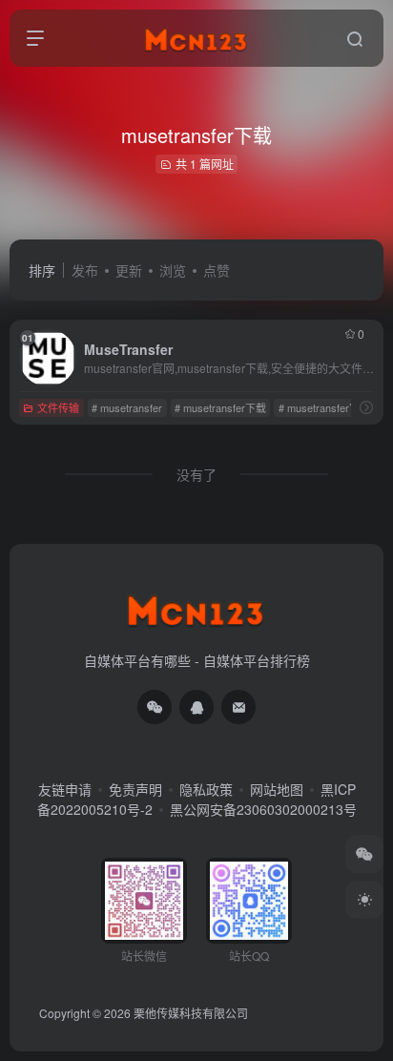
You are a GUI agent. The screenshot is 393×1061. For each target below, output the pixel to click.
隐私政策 (206, 789)
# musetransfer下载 (220, 407)
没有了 (196, 474)
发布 (85, 270)
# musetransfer (127, 407)
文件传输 (58, 407)
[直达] (366, 407)
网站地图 (276, 789)
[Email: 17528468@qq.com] (238, 707)
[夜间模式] (364, 900)
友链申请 (65, 789)
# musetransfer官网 (324, 407)
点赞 (216, 270)
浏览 (172, 270)
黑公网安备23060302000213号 (263, 809)
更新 (128, 270)
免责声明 (135, 789)
